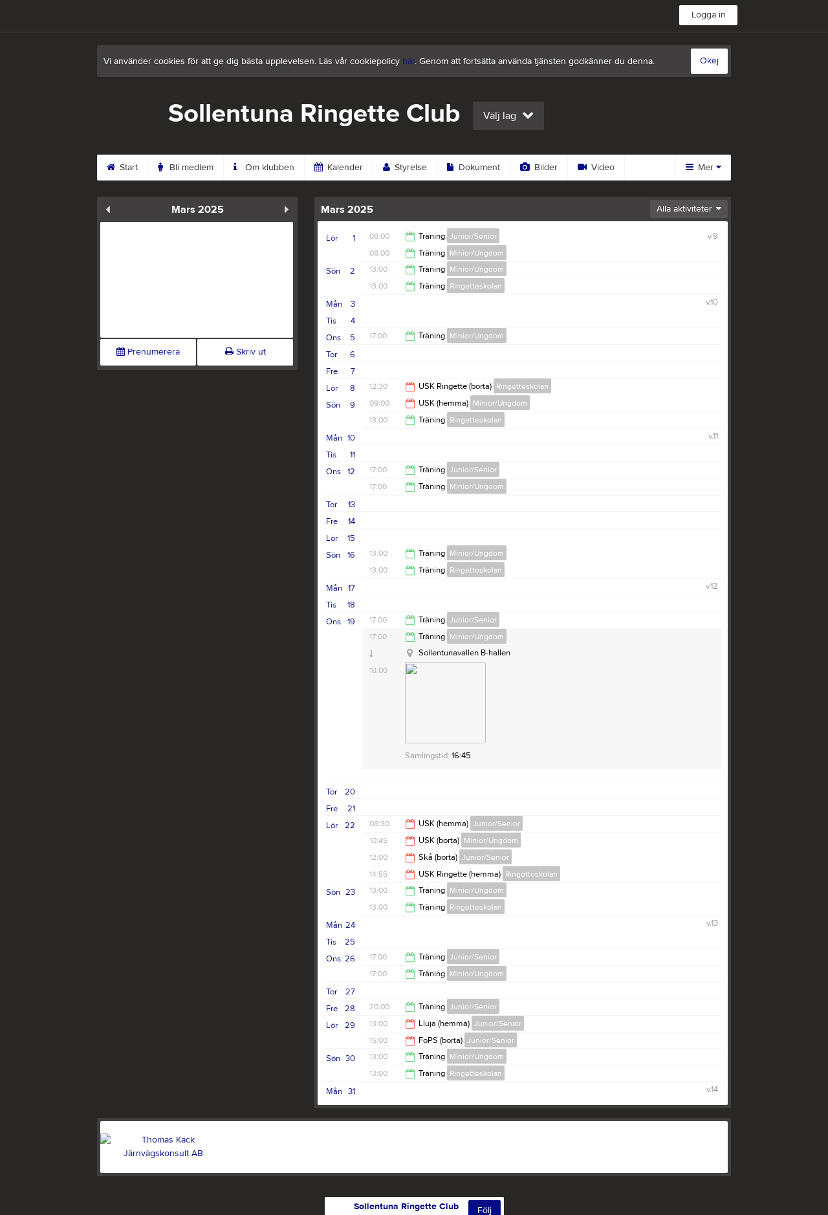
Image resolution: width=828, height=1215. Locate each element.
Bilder (545, 167)
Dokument (478, 167)
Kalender (344, 167)
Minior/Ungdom (477, 253)
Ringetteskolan (476, 286)
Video (602, 167)
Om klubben (268, 167)
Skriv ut (250, 352)
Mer (705, 167)
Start (127, 167)
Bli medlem (190, 167)
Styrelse (409, 167)
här (408, 61)
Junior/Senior (473, 236)
